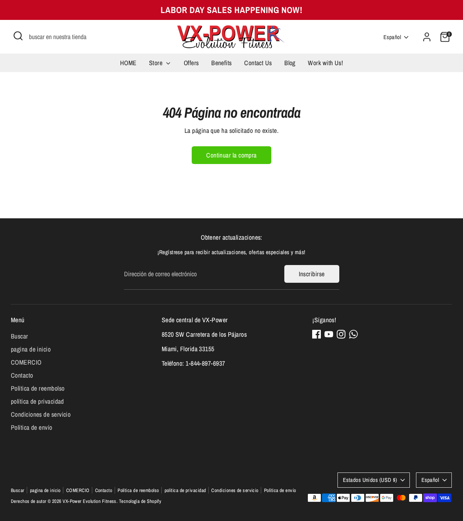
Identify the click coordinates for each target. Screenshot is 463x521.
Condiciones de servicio (41, 414)
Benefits (221, 62)
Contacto (22, 375)
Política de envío (31, 427)
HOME (128, 62)
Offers (191, 62)
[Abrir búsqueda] (18, 36)
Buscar (19, 336)
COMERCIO (26, 362)
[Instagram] (341, 334)
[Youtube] (328, 334)
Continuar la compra (231, 155)
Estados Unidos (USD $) (370, 480)
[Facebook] (316, 334)
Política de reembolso (37, 388)
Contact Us (258, 62)
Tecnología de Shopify (140, 501)
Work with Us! (325, 62)
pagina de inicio (31, 349)
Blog (290, 62)
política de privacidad (37, 401)
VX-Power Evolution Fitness (89, 501)
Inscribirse (312, 273)
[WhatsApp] (353, 334)
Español (392, 37)
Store (156, 62)
